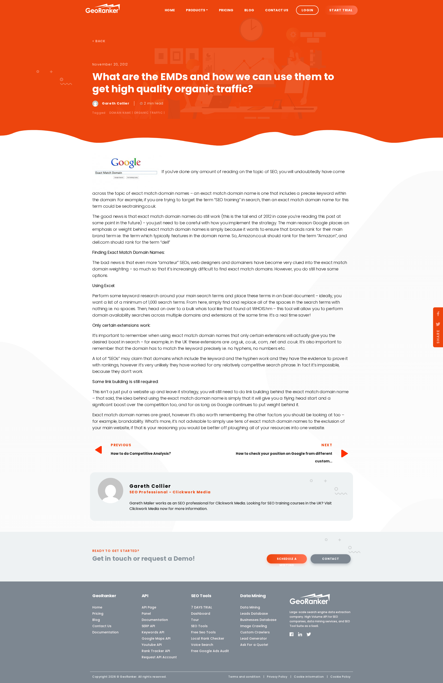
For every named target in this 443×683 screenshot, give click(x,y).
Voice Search (202, 644)
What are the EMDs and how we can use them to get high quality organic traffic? (213, 83)
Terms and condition (244, 677)
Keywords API (153, 632)
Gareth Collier (116, 103)
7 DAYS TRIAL (201, 607)
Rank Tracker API (156, 651)
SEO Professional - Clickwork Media (170, 492)
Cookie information (309, 677)
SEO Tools (199, 626)
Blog (249, 10)
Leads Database (254, 613)
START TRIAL (341, 10)
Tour (195, 619)
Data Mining (250, 607)
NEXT (326, 445)
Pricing (226, 10)
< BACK (98, 41)
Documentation (105, 632)
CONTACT (330, 559)
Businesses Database (258, 619)
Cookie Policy (340, 677)
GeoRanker (128, 677)
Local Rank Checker (207, 638)
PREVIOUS (121, 445)
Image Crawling (253, 626)
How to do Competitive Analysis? (141, 453)
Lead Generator (253, 638)
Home (170, 10)
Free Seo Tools (203, 632)
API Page (149, 607)
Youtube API (152, 644)
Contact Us (276, 10)
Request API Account (159, 657)
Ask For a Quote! (254, 644)
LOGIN (307, 10)
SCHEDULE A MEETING (286, 560)
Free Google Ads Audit (210, 651)
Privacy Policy (277, 677)
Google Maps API (156, 638)
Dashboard (200, 613)
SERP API (148, 626)
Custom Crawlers (255, 632)
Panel (146, 613)
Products (195, 10)
